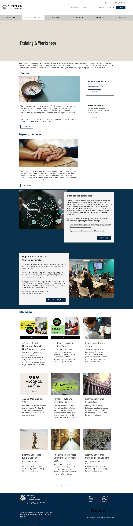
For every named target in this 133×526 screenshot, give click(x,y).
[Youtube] (122, 3)
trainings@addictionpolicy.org (31, 293)
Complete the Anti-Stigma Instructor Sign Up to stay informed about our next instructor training (90, 226)
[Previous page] (57, 485)
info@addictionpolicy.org (34, 499)
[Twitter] (119, 3)
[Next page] (73, 485)
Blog (103, 498)
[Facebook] (116, 3)
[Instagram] (124, 3)
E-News (92, 7)
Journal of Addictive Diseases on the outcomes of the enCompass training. (48, 120)
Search (109, 7)
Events (91, 501)
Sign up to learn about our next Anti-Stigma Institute (87, 231)
